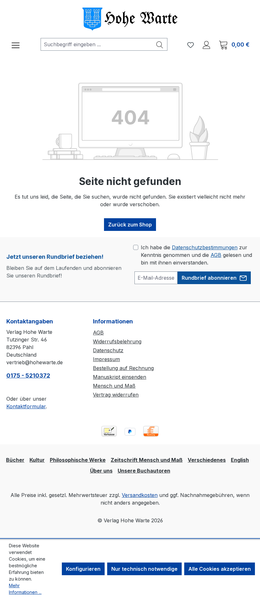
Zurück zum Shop (130, 224)
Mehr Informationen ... (25, 589)
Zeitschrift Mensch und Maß (147, 460)
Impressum (106, 359)
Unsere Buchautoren (144, 471)
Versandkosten (140, 495)
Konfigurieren (83, 569)
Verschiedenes (207, 460)
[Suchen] (159, 44)
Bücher (15, 460)
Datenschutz (108, 350)
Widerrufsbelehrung (117, 341)
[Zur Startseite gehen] (130, 19)
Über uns (101, 471)
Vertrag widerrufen (116, 394)
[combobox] (97, 44)
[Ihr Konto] (206, 44)
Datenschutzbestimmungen (204, 247)
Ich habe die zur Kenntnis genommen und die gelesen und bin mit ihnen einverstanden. (196, 255)
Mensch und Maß (114, 386)
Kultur (37, 460)
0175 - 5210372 (28, 375)
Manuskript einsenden (119, 377)
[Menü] (15, 44)
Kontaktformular (26, 406)
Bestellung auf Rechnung (123, 368)
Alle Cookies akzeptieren (219, 569)
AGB (216, 255)
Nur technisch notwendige (144, 569)
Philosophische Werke (78, 460)
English (240, 460)
